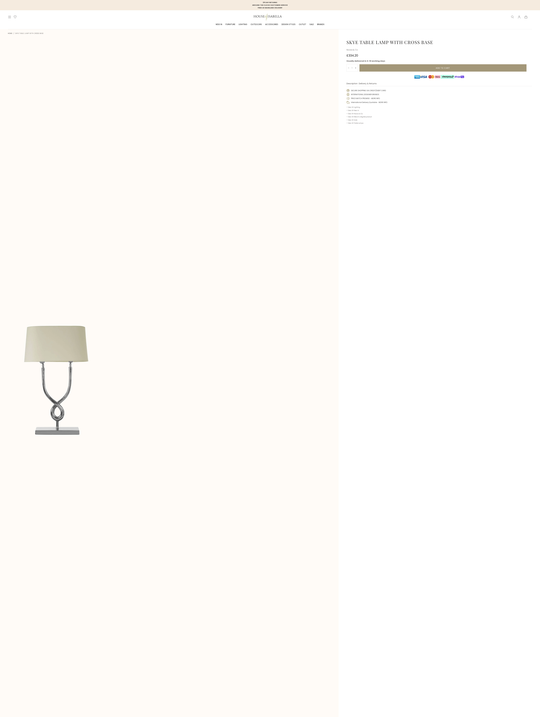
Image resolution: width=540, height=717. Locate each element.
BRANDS (320, 24)
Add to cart (443, 68)
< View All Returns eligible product (359, 117)
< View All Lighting (353, 107)
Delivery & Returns (368, 84)
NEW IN (219, 24)
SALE (312, 24)
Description (352, 84)
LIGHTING (243, 24)
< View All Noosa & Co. (354, 114)
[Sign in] (519, 17)
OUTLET (302, 24)
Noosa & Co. (352, 50)
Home (10, 33)
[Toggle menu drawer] (9, 17)
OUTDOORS (256, 24)
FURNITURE (230, 24)
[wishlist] (15, 17)
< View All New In (352, 110)
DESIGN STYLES (288, 24)
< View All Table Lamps (355, 123)
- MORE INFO (375, 98)
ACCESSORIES (271, 24)
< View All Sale (351, 120)
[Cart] (526, 17)
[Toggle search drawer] (512, 17)
